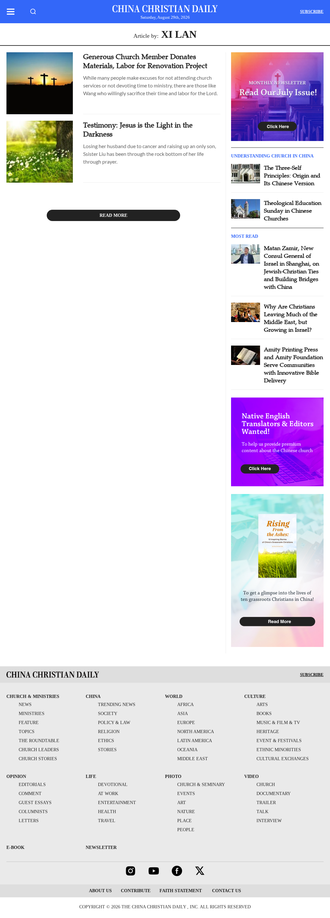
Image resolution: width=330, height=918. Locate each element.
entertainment (117, 802)
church (266, 784)
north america (195, 731)
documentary (274, 793)
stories (107, 749)
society (107, 713)
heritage (268, 731)
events (186, 793)
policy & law (114, 722)
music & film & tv (278, 722)
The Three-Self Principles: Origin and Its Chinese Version (292, 175)
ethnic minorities (279, 749)
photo (173, 776)
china (93, 696)
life (91, 776)
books (264, 713)
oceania (187, 749)
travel (106, 820)
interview (269, 820)
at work (108, 793)
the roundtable (39, 740)
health (107, 811)
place (184, 820)
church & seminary (201, 784)
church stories (38, 758)
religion (109, 731)
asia (182, 713)
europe (186, 722)
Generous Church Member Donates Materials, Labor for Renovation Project (145, 61)
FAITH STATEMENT (181, 890)
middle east (192, 758)
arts (262, 704)
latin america (194, 740)
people (185, 829)
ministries (31, 713)
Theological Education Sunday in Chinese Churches (292, 210)
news (25, 704)
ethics (106, 740)
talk (262, 811)
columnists (33, 811)
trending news (116, 704)
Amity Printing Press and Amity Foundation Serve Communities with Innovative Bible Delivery (293, 365)
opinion (16, 776)
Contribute (135, 890)
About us (100, 890)
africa (185, 704)
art (181, 802)
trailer (266, 802)
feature (29, 722)
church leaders (39, 749)
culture (255, 696)
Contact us (226, 890)
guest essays (35, 802)
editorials (32, 784)
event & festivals (279, 740)
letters (29, 820)
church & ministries (32, 696)
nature (186, 811)
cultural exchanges (283, 758)
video (251, 776)
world (173, 696)
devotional (113, 784)
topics (26, 731)
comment (30, 793)
